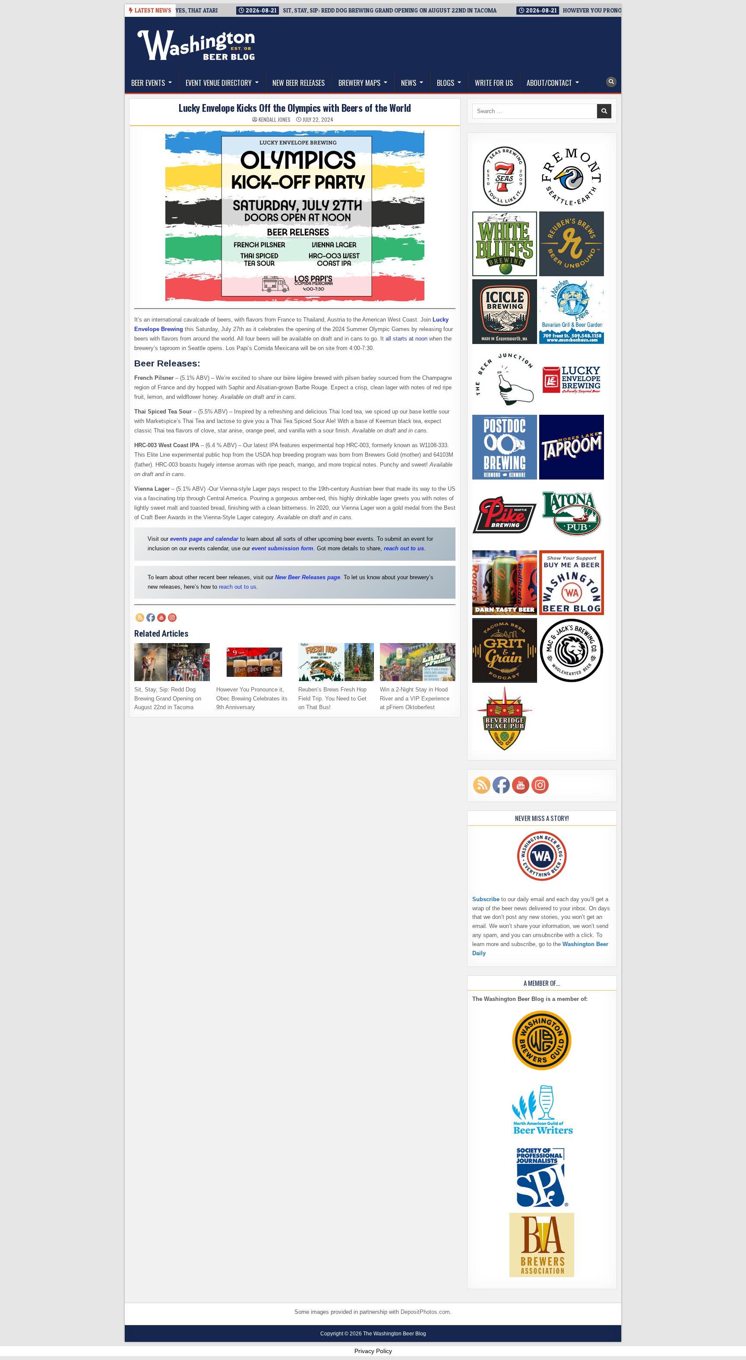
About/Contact (549, 83)
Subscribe (485, 899)
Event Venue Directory (219, 83)
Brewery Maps (359, 83)
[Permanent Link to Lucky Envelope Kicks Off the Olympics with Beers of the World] (294, 216)
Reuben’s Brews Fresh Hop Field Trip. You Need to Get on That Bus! (332, 698)
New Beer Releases (298, 83)
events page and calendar (204, 539)
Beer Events (148, 83)
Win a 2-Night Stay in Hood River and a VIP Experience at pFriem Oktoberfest (414, 698)
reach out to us (237, 587)
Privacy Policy (373, 1350)
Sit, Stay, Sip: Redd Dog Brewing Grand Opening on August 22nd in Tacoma (167, 698)
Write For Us (494, 83)
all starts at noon (406, 338)
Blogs (445, 83)
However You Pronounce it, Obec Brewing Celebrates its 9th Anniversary (252, 698)
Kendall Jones (275, 119)
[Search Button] (611, 82)
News (408, 83)
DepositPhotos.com (425, 1312)
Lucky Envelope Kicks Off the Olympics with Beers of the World (295, 107)
